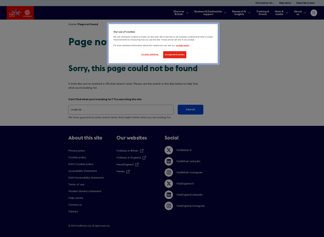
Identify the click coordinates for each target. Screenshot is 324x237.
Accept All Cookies (174, 55)
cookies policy (182, 45)
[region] (163, 44)
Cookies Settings (150, 54)
